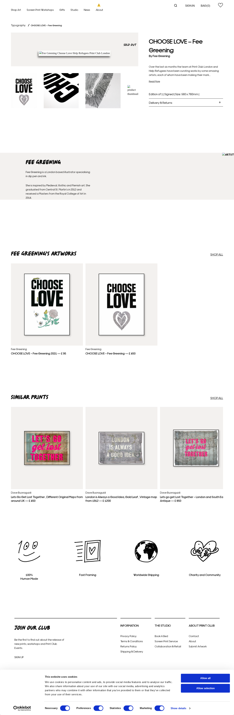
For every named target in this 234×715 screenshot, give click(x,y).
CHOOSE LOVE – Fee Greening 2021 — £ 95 (38, 353)
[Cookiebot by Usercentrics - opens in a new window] (22, 708)
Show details (178, 708)
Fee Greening (161, 56)
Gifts (62, 9)
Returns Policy (128, 646)
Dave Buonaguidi (21, 492)
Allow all (205, 678)
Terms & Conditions (131, 641)
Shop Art (16, 9)
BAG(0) (205, 5)
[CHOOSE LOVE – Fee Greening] (121, 334)
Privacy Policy (128, 636)
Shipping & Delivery (131, 651)
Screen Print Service (166, 641)
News (87, 9)
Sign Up (19, 657)
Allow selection (205, 688)
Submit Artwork (198, 646)
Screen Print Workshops (40, 9)
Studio (74, 9)
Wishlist (220, 5)
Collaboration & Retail (168, 646)
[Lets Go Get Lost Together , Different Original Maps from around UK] (47, 464)
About (99, 9)
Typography (18, 25)
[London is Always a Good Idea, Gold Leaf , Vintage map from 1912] (121, 463)
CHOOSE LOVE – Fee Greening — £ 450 (110, 353)
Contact (194, 636)
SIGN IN (190, 5)
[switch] (98, 708)
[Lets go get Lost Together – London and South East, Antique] (196, 465)
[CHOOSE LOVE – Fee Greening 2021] (47, 334)
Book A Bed (161, 636)
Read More (154, 81)
